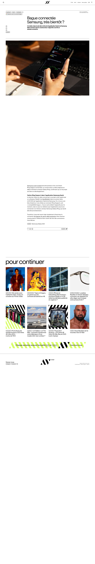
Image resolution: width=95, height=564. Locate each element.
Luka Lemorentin (84, 11)
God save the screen (86, 363)
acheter (29, 224)
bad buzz (51, 293)
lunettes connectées (74, 293)
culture (79, 2)
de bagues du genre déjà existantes (45, 216)
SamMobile (45, 199)
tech (75, 2)
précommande (31, 293)
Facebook (14, 364)
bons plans (84, 2)
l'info (72, 2)
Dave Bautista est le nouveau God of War (79, 331)
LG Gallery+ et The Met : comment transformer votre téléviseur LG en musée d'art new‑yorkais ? (36, 333)
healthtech (8, 12)
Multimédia (18, 12)
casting (71, 330)
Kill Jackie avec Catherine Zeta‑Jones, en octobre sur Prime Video (14, 295)
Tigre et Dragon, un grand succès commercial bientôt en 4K (36, 295)
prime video (8, 293)
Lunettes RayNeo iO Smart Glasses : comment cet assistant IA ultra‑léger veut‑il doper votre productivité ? (79, 296)
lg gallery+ (30, 330)
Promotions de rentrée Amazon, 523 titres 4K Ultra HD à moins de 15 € (15, 333)
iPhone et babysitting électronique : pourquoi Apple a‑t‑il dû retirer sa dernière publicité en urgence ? (58, 296)
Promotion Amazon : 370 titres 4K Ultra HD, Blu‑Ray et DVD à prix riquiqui (57, 333)
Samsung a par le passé (34, 186)
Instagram (8, 364)
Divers (13, 12)
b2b (89, 2)
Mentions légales (83, 364)
